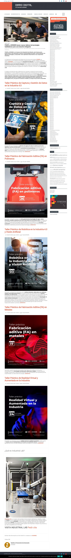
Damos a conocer (38, 14)
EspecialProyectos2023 (54, 40)
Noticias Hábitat (52, 191)
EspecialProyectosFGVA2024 (54, 45)
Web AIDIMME (52, 192)
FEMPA (38, 59)
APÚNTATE (22, 302)
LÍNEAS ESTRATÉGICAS (54, 36)
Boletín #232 (52, 62)
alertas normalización (54, 160)
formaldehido (63, 178)
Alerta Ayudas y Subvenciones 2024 (55, 43)
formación (36, 48)
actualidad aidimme (62, 155)
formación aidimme (58, 178)
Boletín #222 (52, 51)
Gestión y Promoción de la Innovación (17, 48)
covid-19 (51, 165)
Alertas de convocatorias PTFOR (54, 95)
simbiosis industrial (53, 184)
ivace (57, 180)
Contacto (45, 14)
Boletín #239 (52, 119)
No (61, 556)
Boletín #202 (7, 43)
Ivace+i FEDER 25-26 (53, 139)
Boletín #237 (52, 68)
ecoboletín (51, 171)
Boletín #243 (52, 75)
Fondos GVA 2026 (52, 137)
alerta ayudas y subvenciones (60, 159)
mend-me (61, 181)
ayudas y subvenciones (57, 163)
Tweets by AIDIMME (53, 214)
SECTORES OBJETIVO (54, 37)
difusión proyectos (15, 14)
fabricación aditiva (53, 174)
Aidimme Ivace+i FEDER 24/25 (59, 157)
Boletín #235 (52, 66)
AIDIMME (10, 61)
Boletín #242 (52, 74)
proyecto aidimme (59, 182)
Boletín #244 (52, 76)
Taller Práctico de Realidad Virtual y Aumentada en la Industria (21, 379)
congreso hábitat (63, 163)
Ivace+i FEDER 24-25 (53, 81)
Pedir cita (32, 527)
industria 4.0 (52, 180)
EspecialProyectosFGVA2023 (54, 44)
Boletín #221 (52, 50)
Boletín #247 (52, 80)
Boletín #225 (52, 54)
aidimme (30, 48)
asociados (23, 14)
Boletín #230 (52, 60)
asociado (60, 160)
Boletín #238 (52, 69)
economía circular (56, 171)
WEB (56, 14)
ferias (53, 175)
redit (63, 182)
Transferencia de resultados (62, 184)
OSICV (54, 182)
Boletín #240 (52, 72)
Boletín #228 (52, 58)
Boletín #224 (52, 53)
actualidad (7, 14)
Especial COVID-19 (53, 39)
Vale (58, 556)
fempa (33, 48)
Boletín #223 (52, 52)
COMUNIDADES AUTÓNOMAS (55, 38)
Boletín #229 (52, 59)
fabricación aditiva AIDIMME (61, 174)
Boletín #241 (52, 73)
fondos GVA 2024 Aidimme (58, 175)
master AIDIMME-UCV (56, 181)
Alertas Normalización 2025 (54, 46)
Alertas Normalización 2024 (54, 96)
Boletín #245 (52, 126)
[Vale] (69, 556)
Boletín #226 (52, 104)
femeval (51, 175)
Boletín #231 (52, 61)
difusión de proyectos (56, 167)
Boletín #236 (52, 67)
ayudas (59, 162)
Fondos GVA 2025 (53, 82)
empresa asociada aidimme (59, 172)
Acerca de (51, 14)
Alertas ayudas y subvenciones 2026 (56, 83)
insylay (55, 180)
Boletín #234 (52, 65)
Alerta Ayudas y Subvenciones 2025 (55, 47)
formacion (52, 178)
